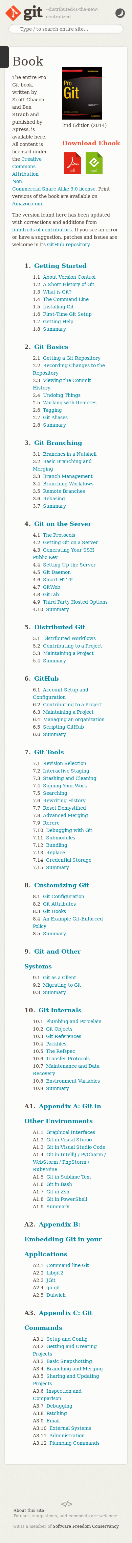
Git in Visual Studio (69, 1139)
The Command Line (66, 299)
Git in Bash (59, 1184)
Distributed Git (59, 627)
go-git (53, 1287)
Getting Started (60, 265)
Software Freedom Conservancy (86, 1526)
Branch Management (68, 476)
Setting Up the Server (69, 564)
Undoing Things (62, 395)
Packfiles (56, 1043)
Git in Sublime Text (68, 1177)
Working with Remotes (69, 402)
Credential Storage (68, 860)
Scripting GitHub (63, 727)
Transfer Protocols (68, 1058)
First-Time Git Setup (67, 314)
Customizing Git (61, 885)
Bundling (56, 845)
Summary (54, 329)
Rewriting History (64, 800)
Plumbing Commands (74, 1443)
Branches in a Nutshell (69, 454)
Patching (56, 1413)
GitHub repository (68, 244)
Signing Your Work (65, 785)
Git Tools (49, 752)
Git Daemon (57, 572)
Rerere (51, 823)
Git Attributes (59, 904)
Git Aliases (55, 417)
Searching (55, 793)
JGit (51, 1280)
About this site (29, 1510)
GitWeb (51, 587)
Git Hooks (54, 911)
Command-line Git (67, 1265)
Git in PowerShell (66, 1199)
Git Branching (58, 442)
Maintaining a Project (68, 653)
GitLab (51, 594)
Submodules (60, 837)
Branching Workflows (68, 483)
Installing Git (58, 306)
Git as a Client (59, 977)
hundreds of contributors (42, 229)
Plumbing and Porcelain (74, 1021)
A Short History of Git (68, 284)
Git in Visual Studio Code (75, 1147)
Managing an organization (74, 719)
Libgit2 (54, 1272)
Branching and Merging (74, 1368)
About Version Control (69, 277)
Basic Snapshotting (69, 1361)
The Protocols (59, 535)
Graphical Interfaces (70, 1132)
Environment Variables (73, 1081)
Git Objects (59, 1029)
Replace (55, 852)
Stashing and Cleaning (69, 778)
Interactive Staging (66, 771)
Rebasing (54, 498)
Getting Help (58, 321)
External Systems (70, 1428)
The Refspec (60, 1051)
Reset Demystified (64, 808)
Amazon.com (27, 203)
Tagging (52, 410)
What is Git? (57, 292)
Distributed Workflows (69, 638)
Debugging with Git (69, 830)
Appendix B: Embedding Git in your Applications (63, 1239)
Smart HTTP (57, 579)
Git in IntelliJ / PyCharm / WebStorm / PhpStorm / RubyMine (69, 1162)
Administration (67, 1435)
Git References (63, 1036)
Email (53, 1420)
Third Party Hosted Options (75, 602)
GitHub (46, 678)
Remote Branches (64, 491)
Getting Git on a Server (70, 542)
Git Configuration (63, 896)
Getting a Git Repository (72, 358)
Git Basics (51, 346)
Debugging (59, 1406)
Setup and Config (67, 1339)
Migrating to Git (62, 985)
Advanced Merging (65, 815)
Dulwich (56, 1295)
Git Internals (60, 1010)
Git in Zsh (57, 1191)
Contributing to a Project (72, 646)
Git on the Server (62, 523)
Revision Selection (64, 763)
